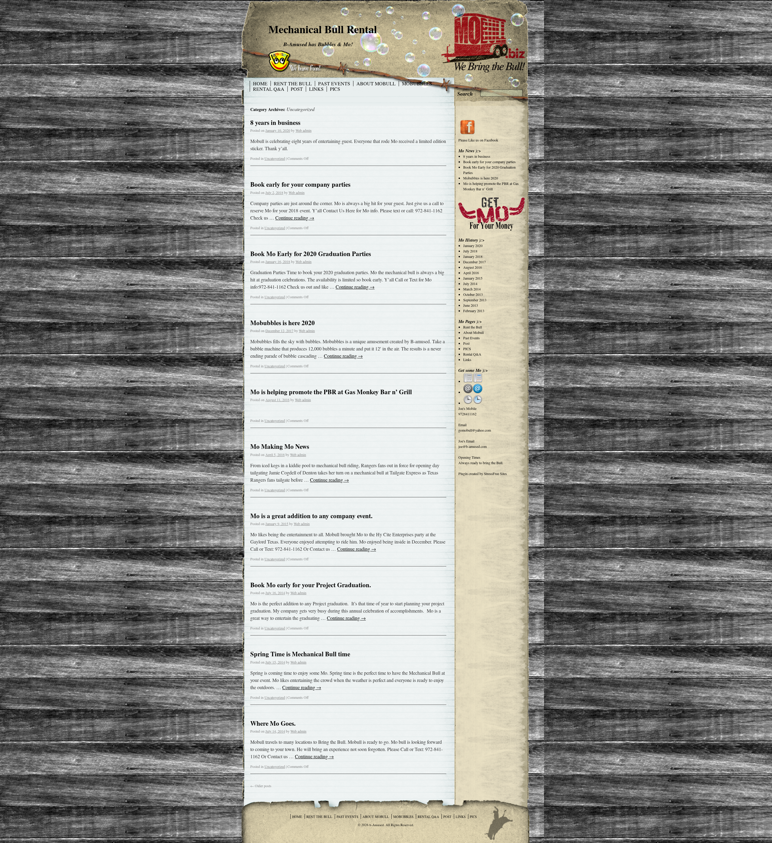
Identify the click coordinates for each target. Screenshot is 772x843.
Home (260, 83)
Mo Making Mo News (279, 446)
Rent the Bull (293, 83)
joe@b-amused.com (472, 446)
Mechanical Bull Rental (322, 29)
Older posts (260, 785)
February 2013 (473, 310)
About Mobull (376, 83)
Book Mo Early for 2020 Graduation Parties (310, 253)
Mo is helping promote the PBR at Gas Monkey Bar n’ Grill (331, 391)
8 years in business (275, 122)
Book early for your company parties (300, 184)
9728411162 (467, 413)
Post (297, 89)
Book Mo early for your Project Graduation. (310, 584)
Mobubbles (417, 83)
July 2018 (470, 251)
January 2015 (472, 278)
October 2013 (473, 294)
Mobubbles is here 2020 (282, 322)
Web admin (304, 130)
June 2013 (470, 305)
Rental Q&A (268, 89)
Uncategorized (274, 158)
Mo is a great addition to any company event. (311, 515)
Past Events (334, 83)
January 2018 (472, 256)
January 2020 (472, 245)
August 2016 (472, 267)
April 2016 (471, 272)
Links (316, 89)
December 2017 (474, 261)
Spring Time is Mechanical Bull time (300, 653)
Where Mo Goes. (273, 723)
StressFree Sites (495, 473)
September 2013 (474, 299)
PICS (335, 89)
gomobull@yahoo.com (474, 430)
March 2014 (472, 289)
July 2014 (470, 283)
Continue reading (294, 217)
